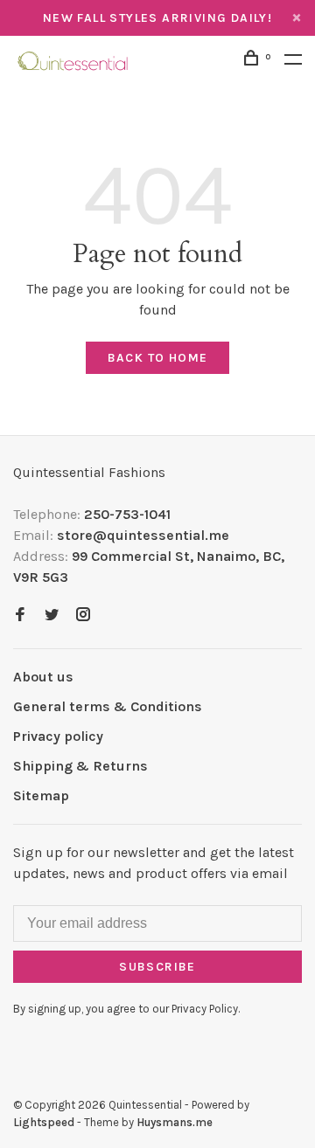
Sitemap (41, 795)
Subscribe (157, 966)
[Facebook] (20, 615)
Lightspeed (43, 1122)
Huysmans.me (174, 1122)
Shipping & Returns (80, 765)
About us (43, 676)
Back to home (158, 357)
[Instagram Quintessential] (83, 615)
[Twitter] (52, 615)
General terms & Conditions (107, 706)
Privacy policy (58, 736)
